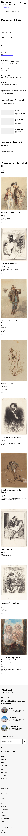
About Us (3, 759)
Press (2, 762)
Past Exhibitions (5, 818)
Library (3, 812)
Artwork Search (5, 804)
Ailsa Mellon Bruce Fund (7, 55)
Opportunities (4, 794)
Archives (3, 815)
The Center (4, 806)
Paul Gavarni (4, 35)
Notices (2, 830)
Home (2, 11)
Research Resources (7, 151)
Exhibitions (4, 784)
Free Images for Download (7, 801)
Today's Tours (4, 778)
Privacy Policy (4, 832)
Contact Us (4, 765)
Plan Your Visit (4, 772)
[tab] (5, 172)
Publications (4, 821)
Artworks (7, 11)
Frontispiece (19, 129)
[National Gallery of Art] (14, 691)
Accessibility (4, 781)
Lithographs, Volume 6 (19, 120)
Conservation (4, 809)
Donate (3, 791)
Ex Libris (18, 111)
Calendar (3, 775)
